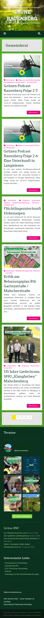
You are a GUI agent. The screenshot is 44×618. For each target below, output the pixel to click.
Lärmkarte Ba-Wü (12, 565)
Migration (7, 203)
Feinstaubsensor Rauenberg (16, 563)
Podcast (17, 82)
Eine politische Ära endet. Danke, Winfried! (20, 538)
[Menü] (5, 33)
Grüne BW (11, 528)
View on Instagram (23, 516)
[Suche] (39, 33)
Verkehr (22, 82)
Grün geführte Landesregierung (16, 535)
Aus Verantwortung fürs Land (15, 533)
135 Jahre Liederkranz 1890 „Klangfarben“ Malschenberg (22, 376)
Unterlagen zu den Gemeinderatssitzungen (22, 574)
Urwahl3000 (36, 612)
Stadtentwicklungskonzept (20, 203)
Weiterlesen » (33, 112)
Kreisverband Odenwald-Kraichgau (18, 604)
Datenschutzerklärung (12, 592)
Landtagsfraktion (9, 82)
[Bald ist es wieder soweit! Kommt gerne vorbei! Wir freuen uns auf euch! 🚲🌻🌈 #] (31, 484)
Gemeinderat (10, 80)
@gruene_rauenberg (21, 450)
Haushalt (37, 80)
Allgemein (21, 80)
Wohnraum (35, 203)
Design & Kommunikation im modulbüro (28, 615)
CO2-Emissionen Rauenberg (16, 568)
